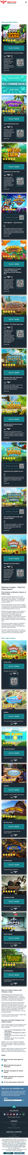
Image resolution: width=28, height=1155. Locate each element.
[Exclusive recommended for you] (14, 84)
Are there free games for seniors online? (13, 1071)
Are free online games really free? (14, 1082)
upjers (8, 2)
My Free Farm (17, 1030)
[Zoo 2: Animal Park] (0, 13)
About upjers (14, 1124)
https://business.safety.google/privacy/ (16, 1145)
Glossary (14, 1134)
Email (6, 1098)
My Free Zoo (16, 1032)
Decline (19, 1153)
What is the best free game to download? (12, 1065)
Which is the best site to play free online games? (14, 1077)
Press (14, 1126)
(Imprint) (8, 1139)
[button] (14, 1106)
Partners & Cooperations (14, 1127)
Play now (14, 48)
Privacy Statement (21, 1143)
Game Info (6, 70)
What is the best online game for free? (13, 1060)
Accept (8, 1153)
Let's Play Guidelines (14, 1136)
